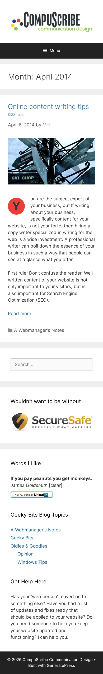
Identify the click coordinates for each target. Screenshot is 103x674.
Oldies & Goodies (29, 546)
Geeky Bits (22, 537)
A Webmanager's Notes (39, 330)
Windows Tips (32, 562)
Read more (19, 313)
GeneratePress (61, 665)
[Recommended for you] (51, 429)
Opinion (25, 554)
